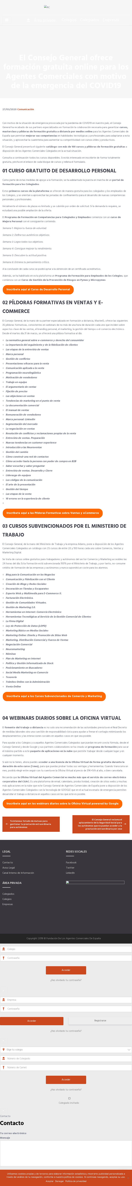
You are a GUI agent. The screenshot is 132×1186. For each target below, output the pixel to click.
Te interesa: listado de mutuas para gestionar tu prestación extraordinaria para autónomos (30, 824)
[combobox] (66, 1050)
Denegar (59, 1181)
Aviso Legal (8, 868)
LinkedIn (70, 873)
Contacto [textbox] (12, 1123)
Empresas (111, 20)
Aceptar (50, 1181)
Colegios (69, 20)
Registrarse (100, 1021)
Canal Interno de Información (18, 873)
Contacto (7, 863)
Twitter (70, 868)
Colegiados (89, 20)
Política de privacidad (75, 1181)
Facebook (71, 863)
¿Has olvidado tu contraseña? (66, 980)
